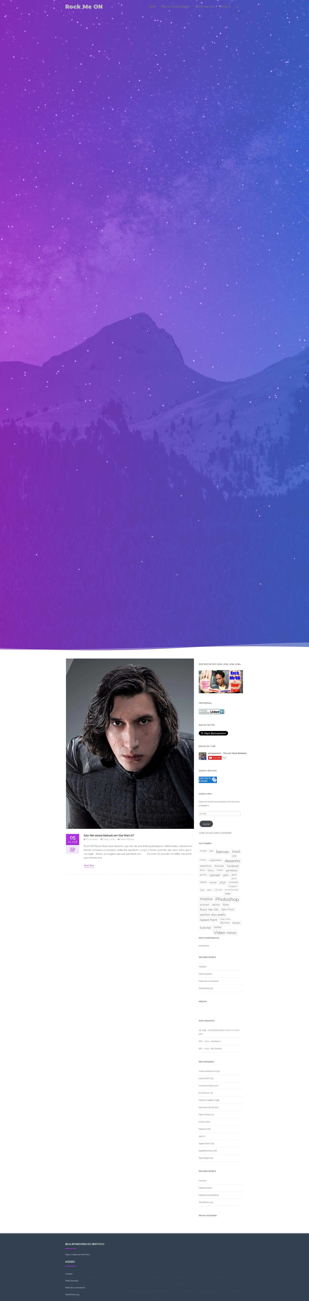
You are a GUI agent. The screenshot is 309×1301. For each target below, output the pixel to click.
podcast (204, 904)
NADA (202, 1122)
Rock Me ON (84, 6)
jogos (209, 890)
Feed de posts (205, 974)
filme (202, 870)
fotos (211, 870)
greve (234, 878)
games (203, 874)
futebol (220, 870)
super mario (225, 919)
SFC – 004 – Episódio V (210, 1041)
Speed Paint (208, 920)
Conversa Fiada (206, 1085)
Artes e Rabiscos (127, 839)
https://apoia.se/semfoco (77, 1254)
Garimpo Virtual (206, 1107)
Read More (89, 865)
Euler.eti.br (204, 946)
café (234, 856)
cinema (203, 860)
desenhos (205, 865)
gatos (234, 874)
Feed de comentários (209, 981)
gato (226, 875)
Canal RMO (204, 1078)
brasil (236, 851)
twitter (217, 927)
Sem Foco (227, 909)
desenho (232, 861)
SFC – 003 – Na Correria (210, 1048)
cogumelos (215, 860)
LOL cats (218, 890)
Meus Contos (205, 1114)
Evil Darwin (204, 1093)
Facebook (233, 866)
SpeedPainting (206, 1151)
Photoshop (227, 899)
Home (153, 6)
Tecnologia (204, 1158)
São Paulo (225, 923)
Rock (226, 904)
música (206, 899)
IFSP (223, 882)
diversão (219, 865)
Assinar (206, 824)
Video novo (225, 932)
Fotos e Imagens (206, 1100)
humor (213, 882)
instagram (233, 886)
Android (203, 851)
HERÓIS (203, 882)
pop (200, 1136)
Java (202, 890)
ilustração (233, 882)
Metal (228, 893)
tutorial (205, 928)
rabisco (216, 904)
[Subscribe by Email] (208, 782)
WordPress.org (206, 988)
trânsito (236, 923)
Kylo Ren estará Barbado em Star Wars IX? (109, 835)
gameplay (231, 870)
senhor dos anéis (212, 915)
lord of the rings (231, 890)
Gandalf (214, 875)
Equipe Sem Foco (205, 6)
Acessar (202, 966)
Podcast (202, 1129)
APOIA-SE (225, 6)
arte (211, 851)
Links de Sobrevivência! (175, 6)
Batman (222, 852)
